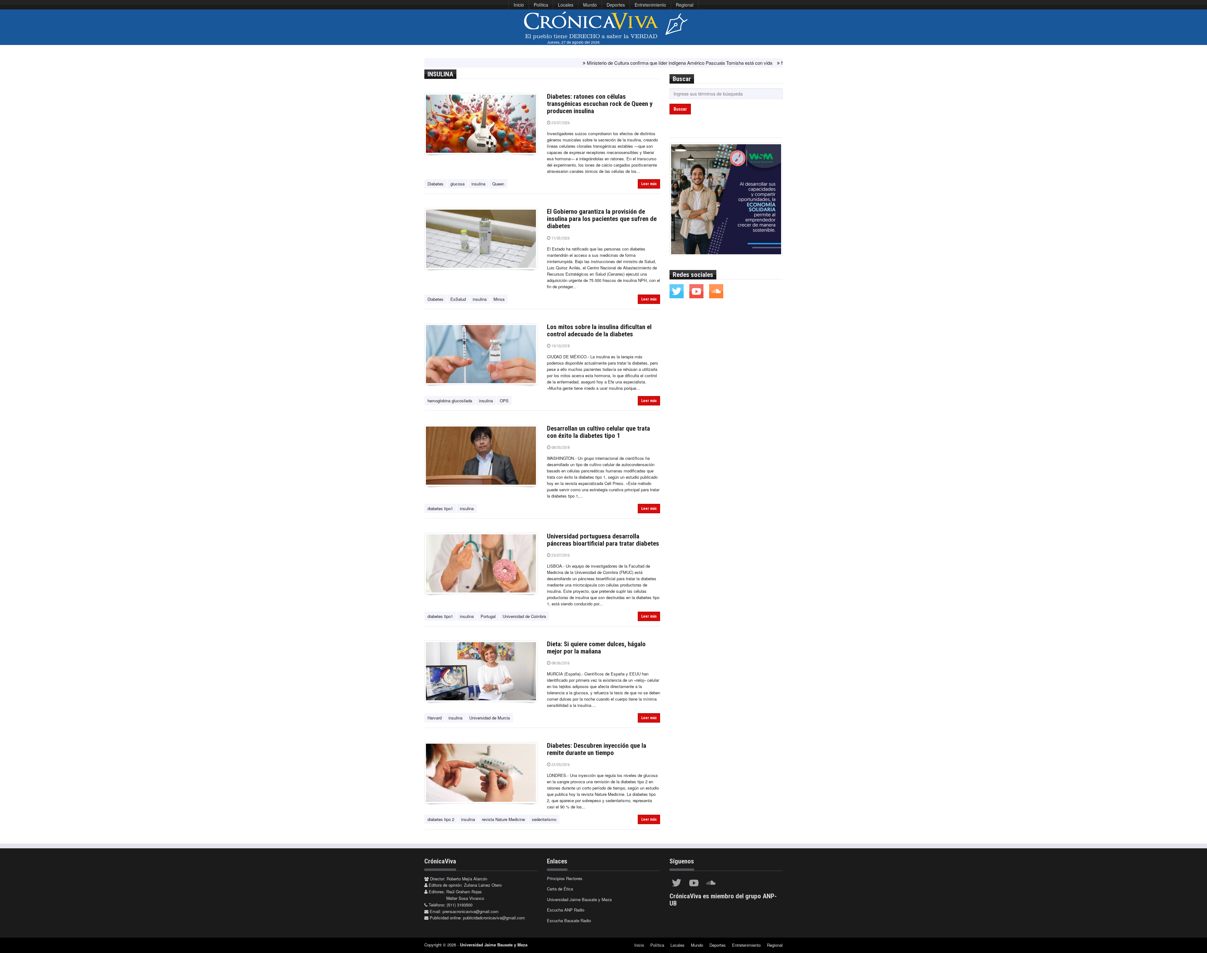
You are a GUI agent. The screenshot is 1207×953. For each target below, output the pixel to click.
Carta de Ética (560, 889)
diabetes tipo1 (440, 508)
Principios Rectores (564, 878)
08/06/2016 (560, 663)
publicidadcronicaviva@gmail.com (494, 918)
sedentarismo (544, 819)
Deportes (616, 5)
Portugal (488, 616)
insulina (478, 184)
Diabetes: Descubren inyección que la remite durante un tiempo (596, 749)
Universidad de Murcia (489, 718)
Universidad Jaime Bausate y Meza (579, 899)
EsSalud (458, 299)
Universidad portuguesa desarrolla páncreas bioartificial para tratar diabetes (603, 539)
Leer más (649, 184)
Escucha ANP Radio (565, 910)
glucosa (457, 184)
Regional (684, 5)
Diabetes (435, 184)
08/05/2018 (560, 447)
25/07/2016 (560, 555)
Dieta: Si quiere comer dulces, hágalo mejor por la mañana (596, 647)
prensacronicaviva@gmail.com (471, 911)
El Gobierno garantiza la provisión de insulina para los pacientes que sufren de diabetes (602, 219)
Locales (565, 5)
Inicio (519, 5)
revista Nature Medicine (503, 819)
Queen (498, 184)
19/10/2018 (560, 346)
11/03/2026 (560, 238)
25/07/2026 (560, 123)
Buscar (680, 109)
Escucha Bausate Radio (569, 920)
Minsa (498, 299)
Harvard (434, 718)
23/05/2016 (560, 765)
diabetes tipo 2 (440, 819)
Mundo (590, 5)
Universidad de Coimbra (524, 616)
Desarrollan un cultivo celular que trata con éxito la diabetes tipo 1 (598, 432)
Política (541, 5)
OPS (504, 401)
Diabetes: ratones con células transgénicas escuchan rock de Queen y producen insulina (600, 104)
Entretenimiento (650, 5)
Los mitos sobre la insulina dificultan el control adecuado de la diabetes (599, 330)
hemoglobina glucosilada (449, 401)
